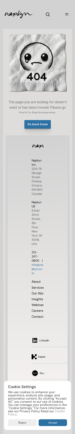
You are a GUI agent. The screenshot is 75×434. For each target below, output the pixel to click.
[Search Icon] (48, 14)
